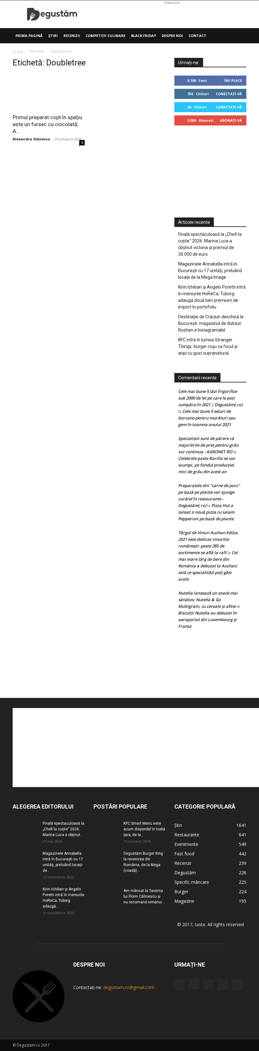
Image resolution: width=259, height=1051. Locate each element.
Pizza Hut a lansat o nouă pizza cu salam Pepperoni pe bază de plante (206, 512)
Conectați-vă (229, 93)
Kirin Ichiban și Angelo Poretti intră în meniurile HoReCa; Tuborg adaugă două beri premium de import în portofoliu (212, 296)
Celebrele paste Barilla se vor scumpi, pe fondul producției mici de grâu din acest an (206, 464)
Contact (197, 35)
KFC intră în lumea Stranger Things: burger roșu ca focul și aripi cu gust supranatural (208, 346)
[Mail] (208, 985)
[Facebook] (179, 985)
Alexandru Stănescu (31, 139)
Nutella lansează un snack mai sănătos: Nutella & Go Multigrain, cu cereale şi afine (208, 599)
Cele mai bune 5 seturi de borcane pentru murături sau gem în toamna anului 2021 (206, 417)
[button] (238, 36)
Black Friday (143, 35)
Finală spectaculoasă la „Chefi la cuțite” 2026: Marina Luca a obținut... (63, 829)
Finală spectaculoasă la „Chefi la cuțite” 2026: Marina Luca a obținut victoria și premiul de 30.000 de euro (210, 244)
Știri (53, 35)
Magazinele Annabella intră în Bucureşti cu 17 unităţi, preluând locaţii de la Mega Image (210, 270)
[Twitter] (223, 985)
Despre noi (172, 35)
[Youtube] (237, 985)
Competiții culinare (105, 35)
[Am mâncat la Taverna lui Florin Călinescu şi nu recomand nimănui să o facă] (106, 897)
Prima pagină (29, 35)
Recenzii (71, 35)
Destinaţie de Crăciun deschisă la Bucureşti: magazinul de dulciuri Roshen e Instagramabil (211, 323)
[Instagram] (194, 984)
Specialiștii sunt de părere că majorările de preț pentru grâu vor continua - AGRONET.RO (208, 445)
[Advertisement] (172, 14)
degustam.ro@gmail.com (128, 987)
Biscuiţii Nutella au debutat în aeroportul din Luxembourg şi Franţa (207, 619)
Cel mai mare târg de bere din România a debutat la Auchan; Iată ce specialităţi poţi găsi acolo (208, 566)
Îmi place (233, 80)
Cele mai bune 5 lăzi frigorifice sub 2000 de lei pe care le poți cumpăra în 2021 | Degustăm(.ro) (210, 397)
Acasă (18, 51)
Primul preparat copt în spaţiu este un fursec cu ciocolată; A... (47, 124)
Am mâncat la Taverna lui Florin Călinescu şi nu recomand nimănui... (144, 896)
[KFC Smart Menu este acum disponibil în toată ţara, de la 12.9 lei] (106, 829)
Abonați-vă (231, 120)
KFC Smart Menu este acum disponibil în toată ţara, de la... (144, 829)
